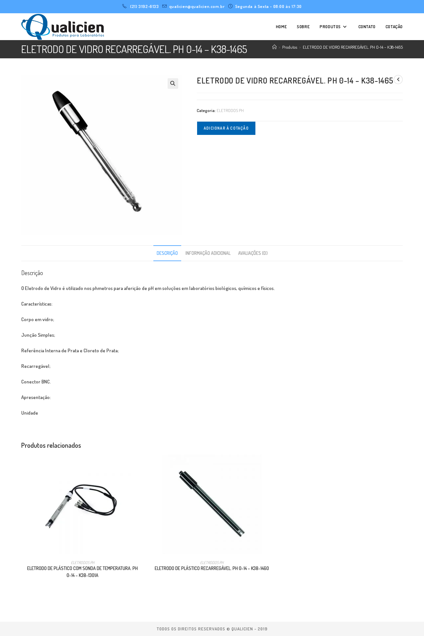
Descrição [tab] (167, 253)
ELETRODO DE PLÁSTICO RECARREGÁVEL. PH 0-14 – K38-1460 (212, 568)
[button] (173, 83)
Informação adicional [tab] (208, 253)
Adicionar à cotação (226, 128)
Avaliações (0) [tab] (253, 253)
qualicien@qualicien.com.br (197, 6)
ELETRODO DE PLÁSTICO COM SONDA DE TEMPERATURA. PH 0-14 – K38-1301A (82, 571)
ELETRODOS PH (230, 110)
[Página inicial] (274, 47)
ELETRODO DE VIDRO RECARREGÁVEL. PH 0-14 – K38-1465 (353, 47)
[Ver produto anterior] (398, 79)
